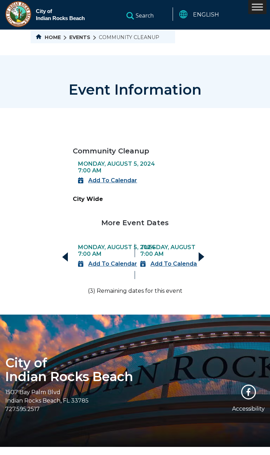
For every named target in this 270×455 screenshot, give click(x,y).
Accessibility (248, 408)
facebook (248, 392)
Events (79, 37)
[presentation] (65, 256)
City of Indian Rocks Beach (69, 369)
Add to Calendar (112, 180)
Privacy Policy (197, 450)
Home (52, 37)
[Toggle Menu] (257, 7)
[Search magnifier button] (130, 15)
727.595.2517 (22, 409)
